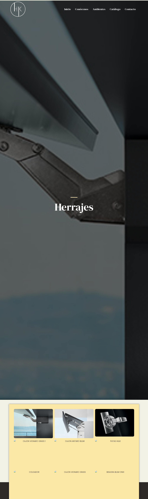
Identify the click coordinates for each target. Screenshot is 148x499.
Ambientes (99, 9)
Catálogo (115, 9)
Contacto (130, 9)
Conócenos (81, 9)
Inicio (67, 9)
